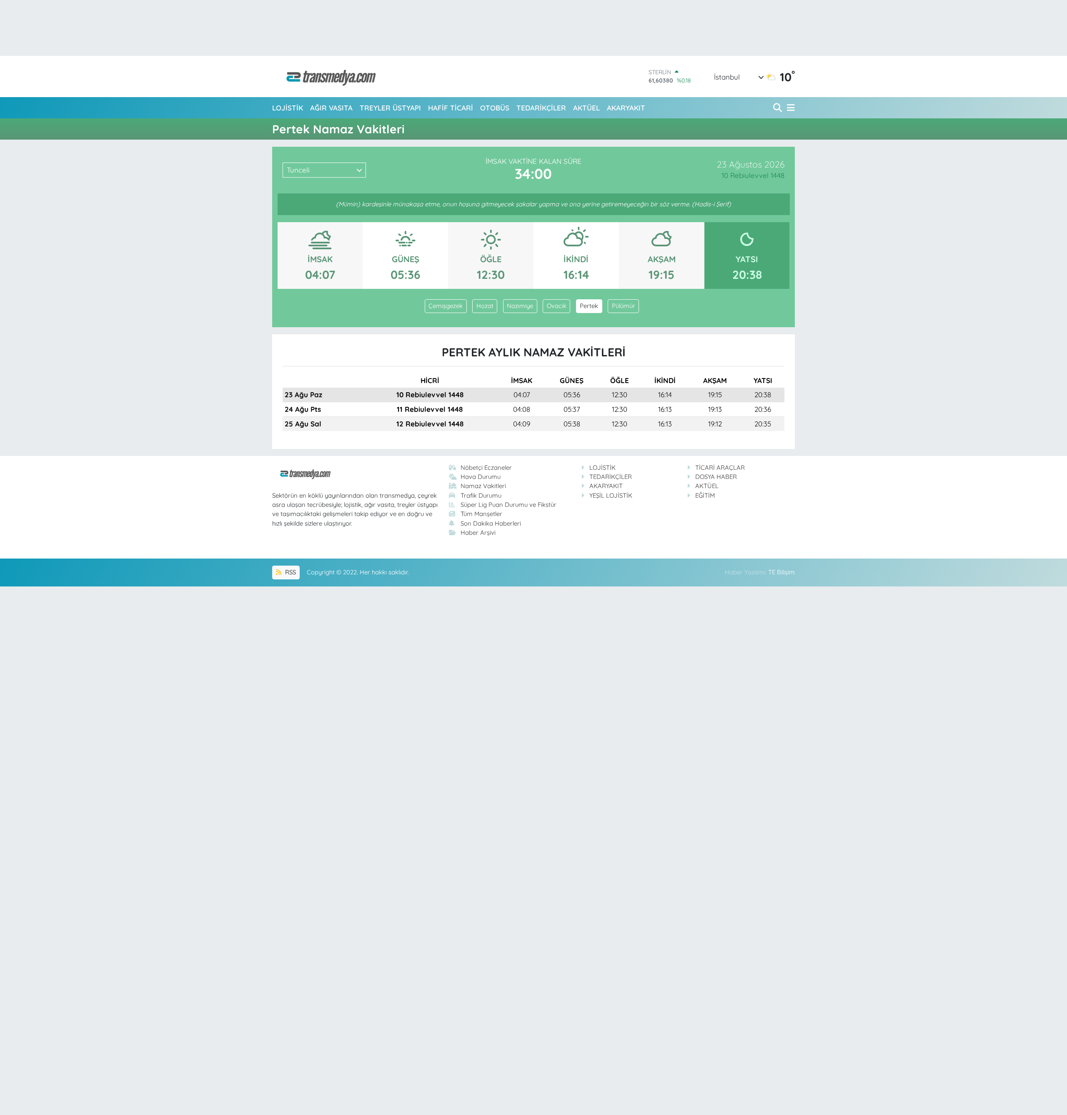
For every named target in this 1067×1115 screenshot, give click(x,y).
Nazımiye (520, 306)
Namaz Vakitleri (483, 486)
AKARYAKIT (626, 107)
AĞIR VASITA (331, 107)
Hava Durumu (481, 477)
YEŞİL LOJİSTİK (610, 495)
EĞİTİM (705, 495)
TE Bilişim (781, 572)
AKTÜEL (586, 107)
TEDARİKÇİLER (541, 107)
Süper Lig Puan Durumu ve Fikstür (508, 505)
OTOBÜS (494, 107)
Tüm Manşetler (481, 514)
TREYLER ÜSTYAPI (390, 107)
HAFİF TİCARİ (450, 107)
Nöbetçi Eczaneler (486, 467)
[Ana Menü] (789, 108)
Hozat (484, 306)
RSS (289, 572)
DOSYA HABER (716, 477)
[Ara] (778, 108)
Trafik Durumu (481, 495)
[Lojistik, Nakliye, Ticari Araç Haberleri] (327, 76)
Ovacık (556, 306)
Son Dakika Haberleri (491, 523)
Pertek (589, 306)
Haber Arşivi (478, 532)
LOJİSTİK (287, 107)
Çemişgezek (445, 306)
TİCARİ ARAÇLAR (720, 467)
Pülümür (623, 306)
